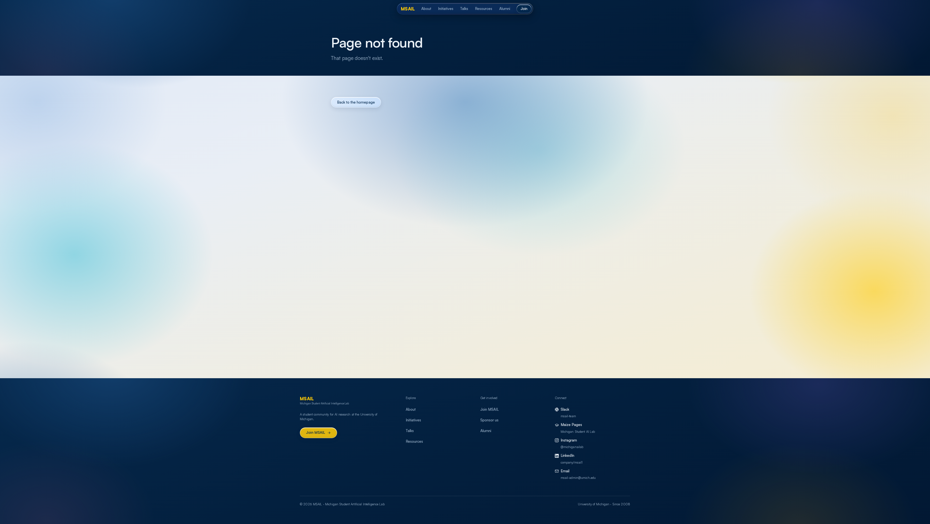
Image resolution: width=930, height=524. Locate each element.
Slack (565, 409)
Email (565, 471)
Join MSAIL (315, 432)
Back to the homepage (356, 102)
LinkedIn (567, 455)
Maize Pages (571, 424)
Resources (483, 8)
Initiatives (445, 8)
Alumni (504, 8)
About (426, 8)
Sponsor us (489, 420)
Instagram (569, 440)
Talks (464, 8)
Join (524, 8)
